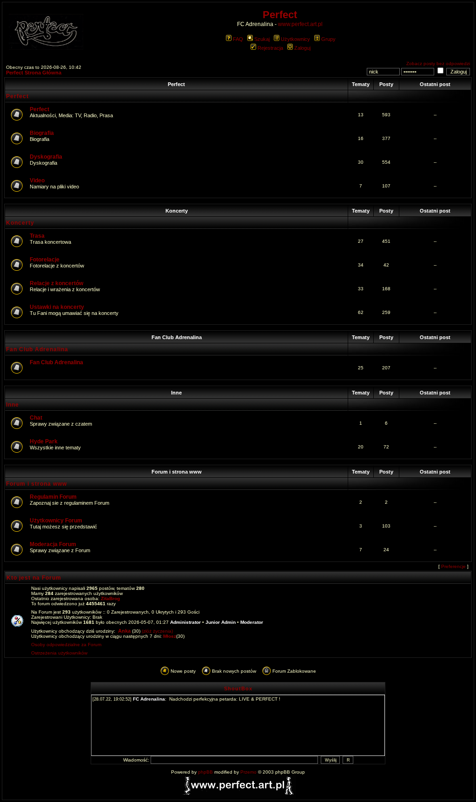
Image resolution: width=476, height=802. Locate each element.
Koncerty (176, 211)
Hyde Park (44, 441)
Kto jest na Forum (34, 578)
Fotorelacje (45, 259)
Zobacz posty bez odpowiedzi (438, 63)
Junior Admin (220, 622)
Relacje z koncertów (56, 283)
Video (37, 180)
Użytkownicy (295, 39)
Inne (176, 392)
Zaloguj (302, 48)
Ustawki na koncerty (57, 307)
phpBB (205, 772)
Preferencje (453, 566)
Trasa (37, 236)
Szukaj (262, 39)
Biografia (42, 133)
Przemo (248, 772)
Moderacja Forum (53, 544)
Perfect (176, 84)
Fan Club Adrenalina (176, 337)
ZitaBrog (110, 598)
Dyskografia (46, 157)
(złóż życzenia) (157, 631)
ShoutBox (238, 688)
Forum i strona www (176, 472)
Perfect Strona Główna (33, 72)
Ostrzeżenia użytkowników (59, 652)
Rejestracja (270, 48)
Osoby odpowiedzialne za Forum (66, 644)
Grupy (328, 39)
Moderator (251, 622)
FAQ (238, 39)
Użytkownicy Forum (56, 520)
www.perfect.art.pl (300, 24)
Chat (36, 417)
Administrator (185, 622)
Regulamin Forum (53, 497)
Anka (124, 631)
